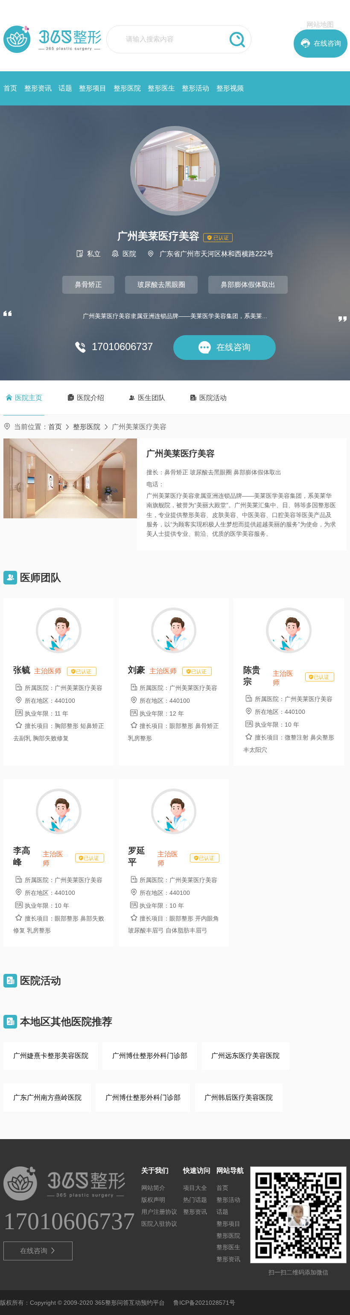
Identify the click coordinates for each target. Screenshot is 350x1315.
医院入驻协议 (159, 1223)
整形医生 (161, 88)
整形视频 (230, 88)
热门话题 (195, 1199)
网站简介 (153, 1187)
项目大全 (195, 1187)
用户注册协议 (159, 1211)
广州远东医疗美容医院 (245, 1055)
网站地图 (320, 24)
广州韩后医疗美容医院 (238, 1097)
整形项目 (92, 88)
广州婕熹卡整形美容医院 (50, 1055)
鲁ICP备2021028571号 (204, 1302)
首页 (10, 88)
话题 (65, 88)
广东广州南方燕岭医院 (47, 1097)
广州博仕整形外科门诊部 (149, 1055)
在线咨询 (38, 1250)
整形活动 (195, 88)
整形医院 (127, 88)
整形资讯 (38, 88)
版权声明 (153, 1199)
